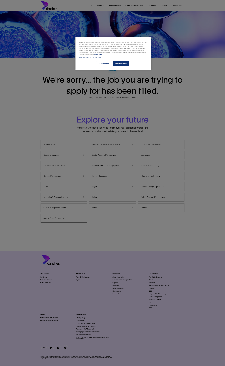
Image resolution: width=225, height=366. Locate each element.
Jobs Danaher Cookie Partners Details (90, 57)
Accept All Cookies (121, 63)
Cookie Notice (98, 54)
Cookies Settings (104, 63)
